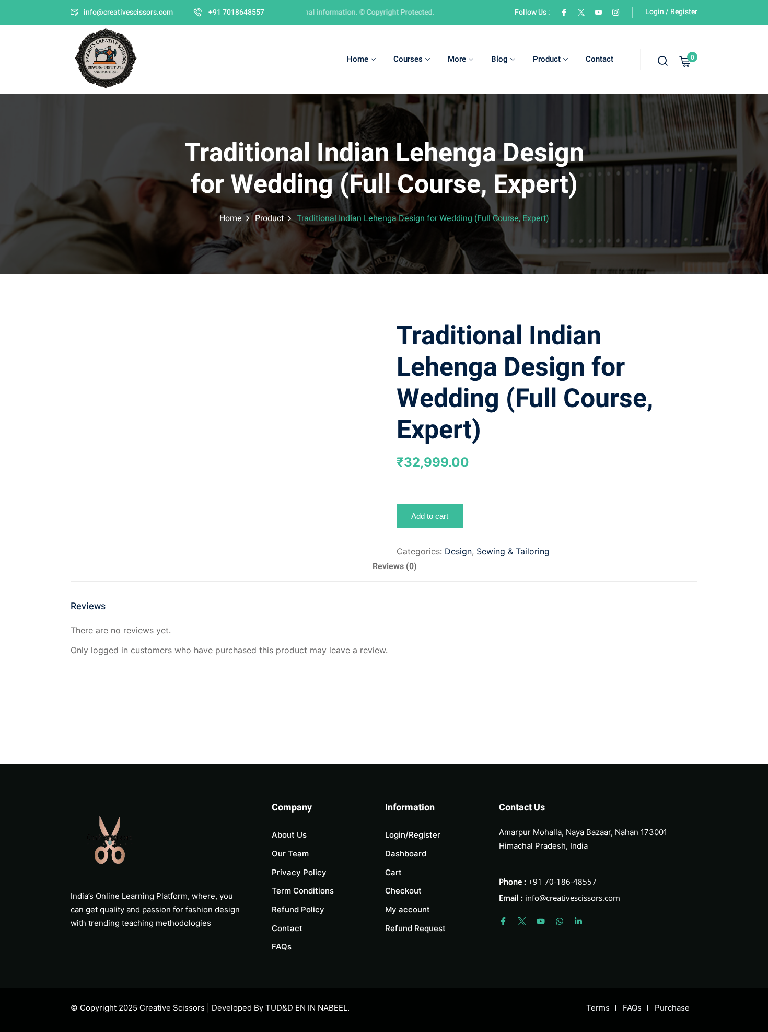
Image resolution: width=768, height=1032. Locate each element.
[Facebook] (564, 12)
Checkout (403, 891)
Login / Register (671, 11)
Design (458, 551)
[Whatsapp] (559, 921)
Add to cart (429, 516)
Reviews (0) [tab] (395, 566)
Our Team (290, 854)
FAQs (282, 947)
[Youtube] (541, 921)
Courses (408, 59)
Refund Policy (298, 909)
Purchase (672, 1008)
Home (357, 59)
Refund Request (415, 928)
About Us (289, 835)
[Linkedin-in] (578, 921)
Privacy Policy (299, 872)
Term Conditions (303, 891)
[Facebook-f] (503, 921)
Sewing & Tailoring (513, 551)
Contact (599, 59)
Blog (499, 59)
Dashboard (405, 854)
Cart (393, 872)
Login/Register (412, 835)
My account (407, 909)
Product (547, 59)
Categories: (419, 551)
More (457, 59)
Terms (598, 1008)
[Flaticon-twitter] (522, 921)
